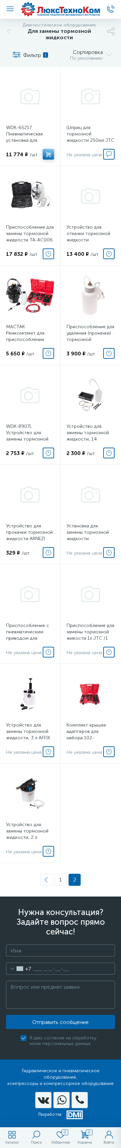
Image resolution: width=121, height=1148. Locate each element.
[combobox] (18, 968)
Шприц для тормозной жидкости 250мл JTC (90, 134)
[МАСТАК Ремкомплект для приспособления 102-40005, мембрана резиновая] (30, 296)
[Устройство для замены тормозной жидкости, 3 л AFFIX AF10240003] (30, 694)
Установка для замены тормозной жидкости (88, 532)
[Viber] (80, 1100)
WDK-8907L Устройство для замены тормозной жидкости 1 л (27, 435)
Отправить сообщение (60, 1022)
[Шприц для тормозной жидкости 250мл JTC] (91, 96)
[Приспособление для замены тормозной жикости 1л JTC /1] (91, 594)
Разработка (50, 1114)
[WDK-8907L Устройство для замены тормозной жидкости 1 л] (30, 395)
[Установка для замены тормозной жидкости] (91, 495)
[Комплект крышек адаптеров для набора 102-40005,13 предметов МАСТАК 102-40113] (91, 694)
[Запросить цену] (109, 154)
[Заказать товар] (48, 253)
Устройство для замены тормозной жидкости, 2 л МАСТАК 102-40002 (28, 834)
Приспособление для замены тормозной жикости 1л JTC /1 (90, 632)
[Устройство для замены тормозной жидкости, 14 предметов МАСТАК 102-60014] (91, 395)
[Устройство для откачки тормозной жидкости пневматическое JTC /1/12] (91, 196)
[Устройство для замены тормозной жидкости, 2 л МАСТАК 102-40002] (30, 793)
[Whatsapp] (61, 1100)
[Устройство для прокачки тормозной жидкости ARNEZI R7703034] (30, 495)
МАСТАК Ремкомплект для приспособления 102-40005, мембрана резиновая (29, 339)
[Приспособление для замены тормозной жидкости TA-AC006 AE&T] (30, 196)
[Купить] (48, 154)
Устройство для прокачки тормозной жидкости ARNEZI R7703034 (29, 535)
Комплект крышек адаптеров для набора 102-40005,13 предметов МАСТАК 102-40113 (90, 737)
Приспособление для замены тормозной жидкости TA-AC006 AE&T (30, 236)
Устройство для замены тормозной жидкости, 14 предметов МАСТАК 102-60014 (89, 439)
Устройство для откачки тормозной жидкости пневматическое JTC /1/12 (90, 239)
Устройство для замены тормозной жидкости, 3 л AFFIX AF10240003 (28, 734)
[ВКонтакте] (43, 1100)
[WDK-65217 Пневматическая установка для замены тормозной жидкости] (30, 96)
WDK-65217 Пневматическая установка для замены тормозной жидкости (27, 140)
